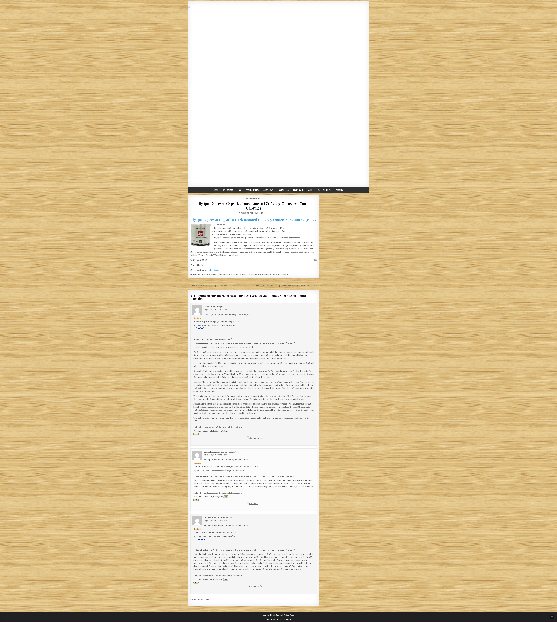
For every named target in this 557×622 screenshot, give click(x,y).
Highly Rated (298, 190)
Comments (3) (255, 586)
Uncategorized (254, 198)
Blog (239, 190)
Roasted (285, 274)
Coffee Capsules (252, 190)
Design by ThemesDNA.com (278, 619)
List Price (276, 274)
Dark (250, 274)
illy (255, 274)
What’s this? (225, 339)
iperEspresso (264, 274)
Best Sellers (228, 190)
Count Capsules (240, 274)
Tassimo (339, 190)
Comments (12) (256, 438)
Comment (253, 504)
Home (216, 190)
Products (214, 270)
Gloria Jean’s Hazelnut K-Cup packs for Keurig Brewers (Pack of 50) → (286, 286)
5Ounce (212, 274)
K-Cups (310, 190)
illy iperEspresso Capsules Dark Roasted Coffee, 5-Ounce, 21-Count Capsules (253, 206)
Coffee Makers (269, 190)
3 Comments (262, 213)
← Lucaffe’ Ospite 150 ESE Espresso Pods (207, 286)
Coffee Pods (284, 190)
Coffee (229, 274)
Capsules (221, 274)
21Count (204, 274)
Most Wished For (325, 190)
